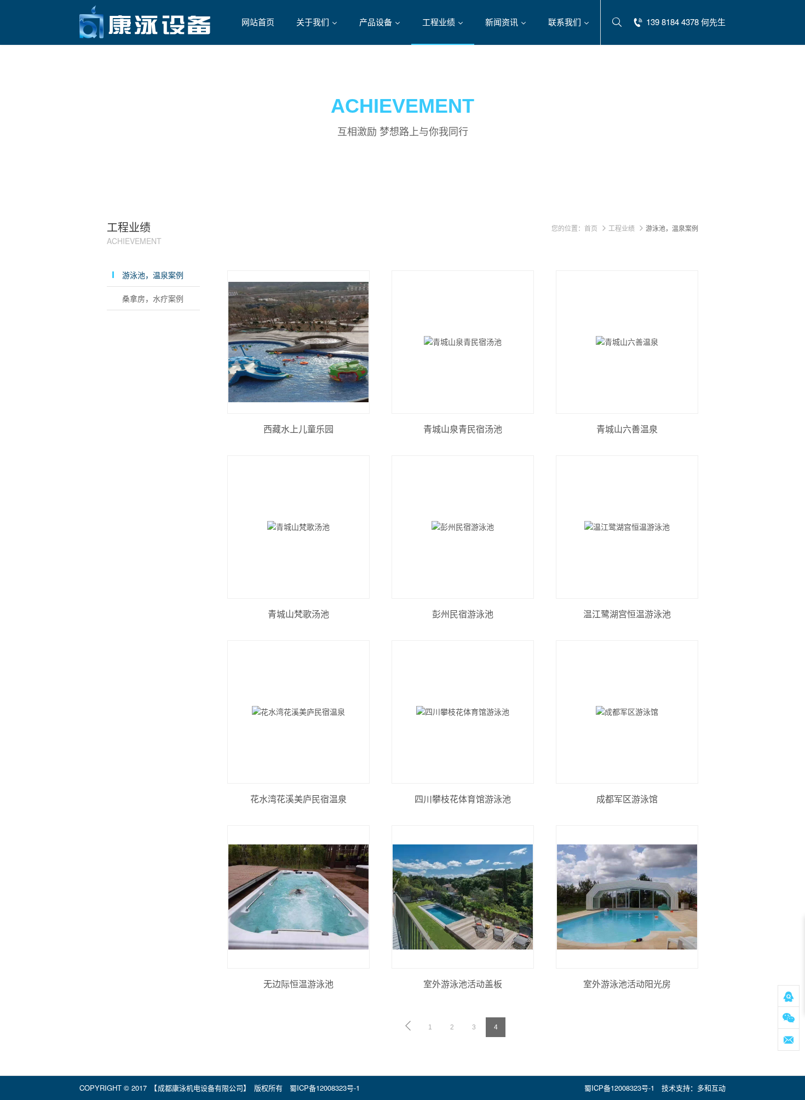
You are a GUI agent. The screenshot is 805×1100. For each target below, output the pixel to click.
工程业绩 (621, 228)
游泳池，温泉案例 (152, 274)
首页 (590, 228)
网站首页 (258, 21)
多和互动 (711, 1087)
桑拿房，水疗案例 (152, 298)
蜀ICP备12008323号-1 (325, 1087)
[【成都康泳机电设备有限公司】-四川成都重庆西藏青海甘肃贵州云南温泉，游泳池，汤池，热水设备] (145, 21)
